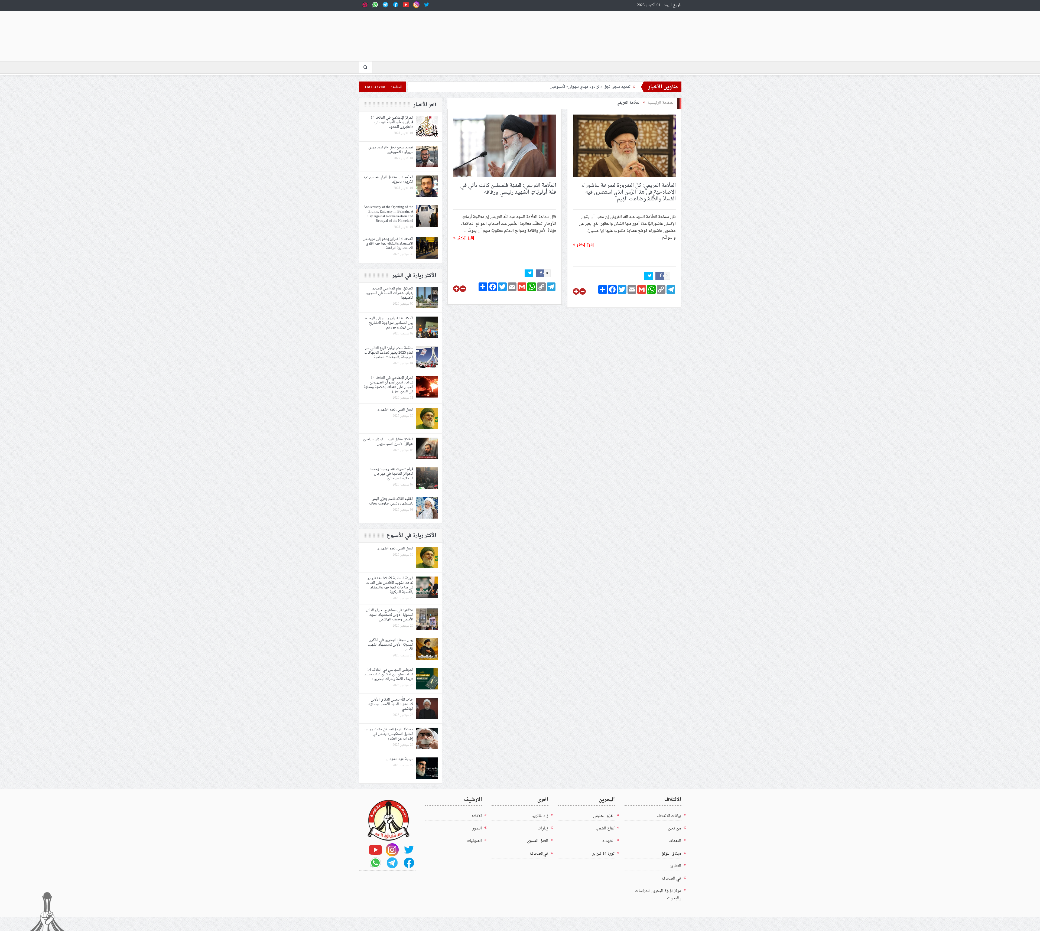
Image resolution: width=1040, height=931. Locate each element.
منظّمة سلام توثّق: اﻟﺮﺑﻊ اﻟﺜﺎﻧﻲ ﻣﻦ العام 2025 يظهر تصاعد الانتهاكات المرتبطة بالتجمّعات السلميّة (388, 353)
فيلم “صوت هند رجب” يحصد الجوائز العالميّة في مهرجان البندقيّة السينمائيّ (391, 474)
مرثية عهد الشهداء (399, 759)
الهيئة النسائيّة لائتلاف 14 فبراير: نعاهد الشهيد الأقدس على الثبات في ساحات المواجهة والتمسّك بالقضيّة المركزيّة (389, 585)
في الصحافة (671, 878)
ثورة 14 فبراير (603, 853)
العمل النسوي (537, 841)
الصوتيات (474, 841)
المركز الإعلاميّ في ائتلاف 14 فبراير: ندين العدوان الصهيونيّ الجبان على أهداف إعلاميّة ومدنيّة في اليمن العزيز (388, 385)
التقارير (675, 866)
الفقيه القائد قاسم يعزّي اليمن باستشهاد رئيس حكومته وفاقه (391, 501)
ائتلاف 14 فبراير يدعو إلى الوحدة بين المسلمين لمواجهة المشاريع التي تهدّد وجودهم (389, 323)
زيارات (543, 828)
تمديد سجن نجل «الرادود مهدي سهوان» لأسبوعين (590, 86)
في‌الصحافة (538, 853)
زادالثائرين (539, 816)
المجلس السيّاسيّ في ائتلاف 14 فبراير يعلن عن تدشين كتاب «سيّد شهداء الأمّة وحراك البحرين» (388, 674)
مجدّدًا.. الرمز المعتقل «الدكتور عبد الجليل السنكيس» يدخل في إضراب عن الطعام (388, 734)
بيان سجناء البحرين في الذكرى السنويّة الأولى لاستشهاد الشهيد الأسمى (390, 645)
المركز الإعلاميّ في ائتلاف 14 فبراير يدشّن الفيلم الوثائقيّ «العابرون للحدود (392, 122)
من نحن (674, 828)
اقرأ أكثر (584, 244)
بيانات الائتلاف (669, 816)
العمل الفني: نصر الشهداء (395, 409)
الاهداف (674, 841)
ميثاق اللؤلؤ (671, 853)
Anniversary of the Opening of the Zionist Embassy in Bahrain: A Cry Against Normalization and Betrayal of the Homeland (388, 214)
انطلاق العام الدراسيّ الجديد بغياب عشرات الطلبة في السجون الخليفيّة (389, 293)
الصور (477, 828)
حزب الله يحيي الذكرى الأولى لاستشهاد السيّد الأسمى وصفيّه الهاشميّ (390, 704)
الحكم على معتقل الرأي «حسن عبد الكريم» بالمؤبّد (388, 179)
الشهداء (608, 841)
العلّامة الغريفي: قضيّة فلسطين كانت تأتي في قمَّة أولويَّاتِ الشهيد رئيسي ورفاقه (508, 189)
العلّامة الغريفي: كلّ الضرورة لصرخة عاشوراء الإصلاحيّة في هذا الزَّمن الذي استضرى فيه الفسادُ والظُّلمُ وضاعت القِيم (628, 192)
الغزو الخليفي (604, 816)
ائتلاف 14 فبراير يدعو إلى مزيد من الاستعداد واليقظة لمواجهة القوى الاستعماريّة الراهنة (388, 244)
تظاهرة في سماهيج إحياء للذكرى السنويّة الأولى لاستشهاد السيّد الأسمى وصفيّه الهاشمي (389, 615)
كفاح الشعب (605, 828)
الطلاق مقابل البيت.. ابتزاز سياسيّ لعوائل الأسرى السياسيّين (388, 441)
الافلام (477, 816)
